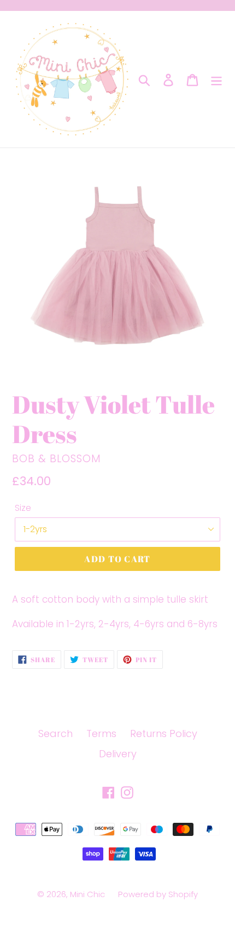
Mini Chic (88, 894)
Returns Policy (163, 733)
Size (23, 508)
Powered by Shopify (158, 894)
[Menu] (216, 79)
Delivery (118, 754)
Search (55, 733)
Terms (101, 733)
